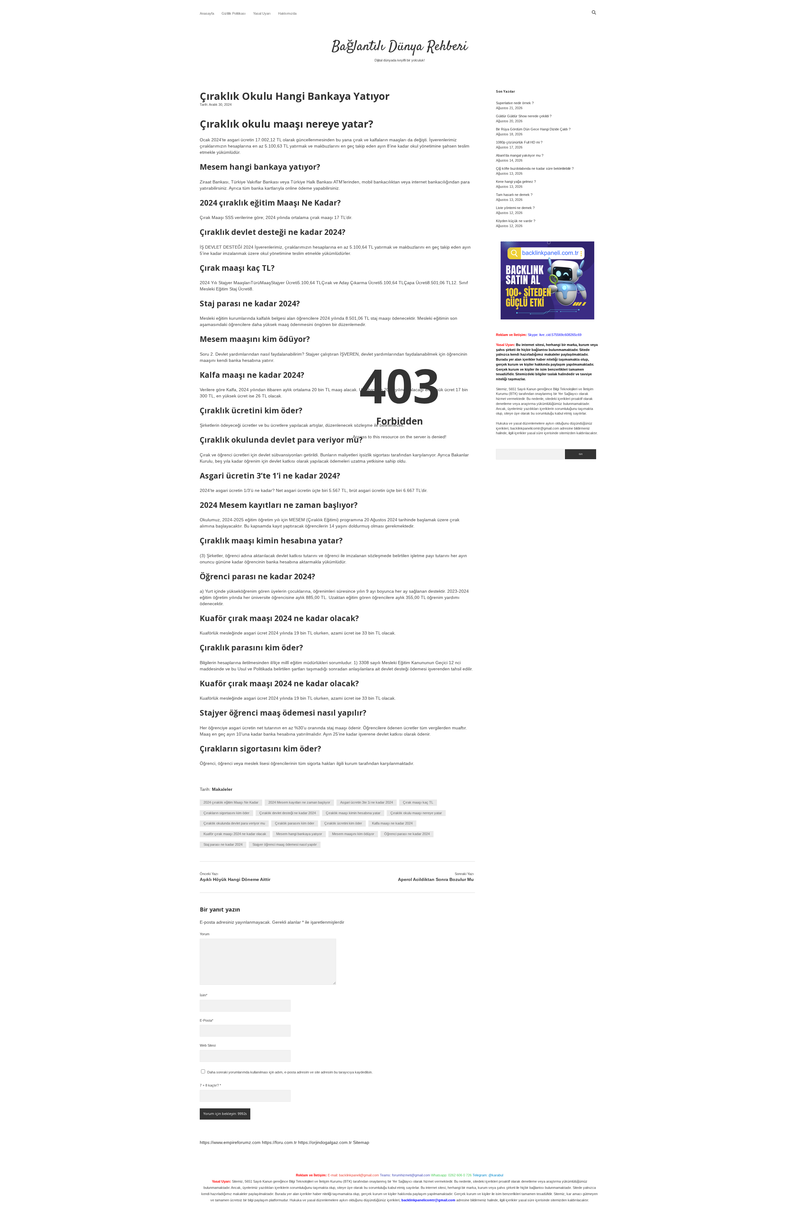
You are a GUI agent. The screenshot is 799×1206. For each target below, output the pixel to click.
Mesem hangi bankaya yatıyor (299, 834)
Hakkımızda (287, 13)
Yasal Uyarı (262, 13)
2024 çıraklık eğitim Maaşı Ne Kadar (230, 802)
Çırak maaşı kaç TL (418, 802)
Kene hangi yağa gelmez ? (516, 181)
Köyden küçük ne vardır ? (515, 221)
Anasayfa (207, 13)
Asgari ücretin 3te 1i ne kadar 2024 (366, 802)
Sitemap (361, 1142)
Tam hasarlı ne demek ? (514, 195)
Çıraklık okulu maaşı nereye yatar (416, 813)
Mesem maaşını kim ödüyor (353, 834)
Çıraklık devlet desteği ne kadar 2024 (287, 813)
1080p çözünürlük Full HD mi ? (519, 142)
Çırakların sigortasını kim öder (226, 813)
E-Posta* (206, 1020)
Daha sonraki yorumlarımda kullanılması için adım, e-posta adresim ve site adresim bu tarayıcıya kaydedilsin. (290, 1072)
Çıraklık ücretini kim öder (343, 823)
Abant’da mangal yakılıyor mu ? (519, 155)
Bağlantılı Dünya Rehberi (399, 47)
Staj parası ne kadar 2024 (223, 844)
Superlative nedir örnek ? (515, 103)
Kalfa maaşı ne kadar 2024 (392, 823)
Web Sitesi (208, 1045)
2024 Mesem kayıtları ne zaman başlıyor (299, 802)
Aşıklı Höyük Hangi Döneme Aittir (235, 879)
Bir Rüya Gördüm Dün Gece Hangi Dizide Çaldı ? (533, 129)
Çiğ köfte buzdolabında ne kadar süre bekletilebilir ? (535, 168)
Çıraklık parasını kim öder (294, 823)
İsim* (203, 995)
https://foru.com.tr (279, 1142)
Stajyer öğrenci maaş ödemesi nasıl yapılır (284, 844)
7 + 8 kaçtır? (210, 1085)
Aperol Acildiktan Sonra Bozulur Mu (436, 879)
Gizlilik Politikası (234, 13)
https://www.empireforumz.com (230, 1142)
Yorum (204, 934)
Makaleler (222, 789)
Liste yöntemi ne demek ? (515, 208)
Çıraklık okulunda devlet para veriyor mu (234, 823)
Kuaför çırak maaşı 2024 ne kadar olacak (234, 834)
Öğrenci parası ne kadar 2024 (407, 834)
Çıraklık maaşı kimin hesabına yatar (353, 813)
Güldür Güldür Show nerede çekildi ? (523, 116)
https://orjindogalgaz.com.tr (325, 1142)
